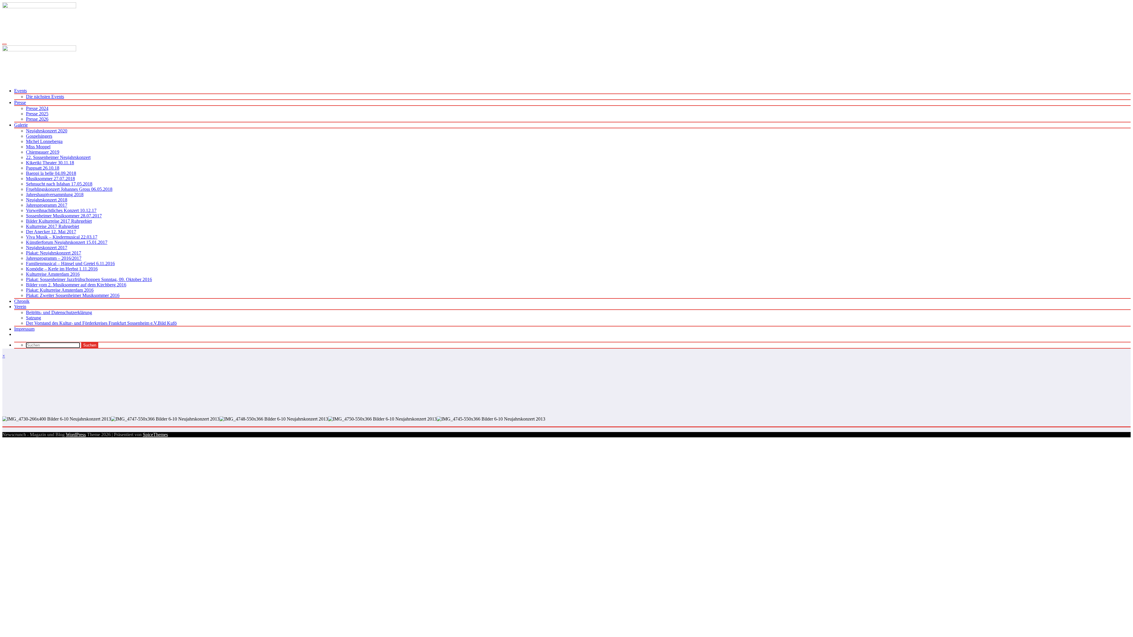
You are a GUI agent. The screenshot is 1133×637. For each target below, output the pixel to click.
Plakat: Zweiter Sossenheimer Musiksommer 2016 (72, 295)
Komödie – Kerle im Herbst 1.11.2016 (62, 268)
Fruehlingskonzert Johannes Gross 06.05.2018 (69, 189)
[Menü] (4, 44)
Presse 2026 (37, 119)
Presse (20, 102)
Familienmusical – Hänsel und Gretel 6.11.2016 (70, 263)
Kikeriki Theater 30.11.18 (50, 162)
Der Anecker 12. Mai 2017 (51, 231)
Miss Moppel (38, 146)
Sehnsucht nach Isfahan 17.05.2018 (59, 183)
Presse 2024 (37, 108)
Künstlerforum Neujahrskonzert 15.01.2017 (66, 242)
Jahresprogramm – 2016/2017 (53, 258)
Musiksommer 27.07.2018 (50, 178)
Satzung (33, 317)
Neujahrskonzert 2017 (46, 247)
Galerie (21, 124)
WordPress (76, 434)
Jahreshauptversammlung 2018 (54, 194)
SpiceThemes (155, 434)
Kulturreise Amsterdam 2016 (53, 274)
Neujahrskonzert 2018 (46, 199)
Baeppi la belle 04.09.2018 (51, 173)
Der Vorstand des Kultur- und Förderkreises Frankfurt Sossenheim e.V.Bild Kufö (101, 323)
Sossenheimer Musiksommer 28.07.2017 (64, 215)
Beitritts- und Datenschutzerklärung (59, 312)
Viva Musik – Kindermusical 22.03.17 (61, 236)
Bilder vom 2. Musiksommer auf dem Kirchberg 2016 (76, 284)
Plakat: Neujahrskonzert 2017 (53, 252)
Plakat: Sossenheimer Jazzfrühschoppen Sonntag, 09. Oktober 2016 (89, 279)
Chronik (22, 301)
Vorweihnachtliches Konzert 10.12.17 (61, 210)
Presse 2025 (37, 113)
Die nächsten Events (45, 96)
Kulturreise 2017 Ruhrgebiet (52, 226)
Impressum (24, 328)
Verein (20, 306)
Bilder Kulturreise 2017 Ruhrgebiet (59, 221)
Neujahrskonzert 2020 (46, 130)
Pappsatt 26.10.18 (42, 167)
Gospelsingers (39, 136)
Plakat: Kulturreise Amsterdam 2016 (60, 290)
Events (20, 90)
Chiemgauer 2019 (42, 152)
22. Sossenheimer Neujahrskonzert (58, 157)
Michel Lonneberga (44, 141)
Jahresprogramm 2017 (46, 205)
